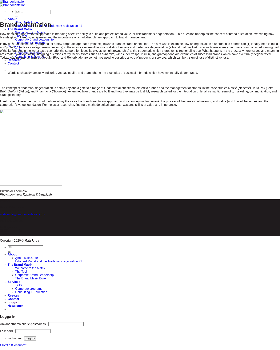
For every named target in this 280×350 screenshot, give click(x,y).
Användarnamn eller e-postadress (24, 324)
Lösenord (7, 331)
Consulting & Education (31, 292)
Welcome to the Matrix (30, 268)
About (12, 19)
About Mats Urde (26, 257)
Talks (18, 285)
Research (15, 60)
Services (14, 281)
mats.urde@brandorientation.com (22, 214)
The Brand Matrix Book (30, 278)
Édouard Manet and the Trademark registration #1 (48, 261)
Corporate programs (28, 288)
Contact (13, 63)
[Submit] (16, 16)
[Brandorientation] (13, 3)
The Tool (21, 271)
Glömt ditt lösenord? (13, 345)
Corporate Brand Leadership (34, 39)
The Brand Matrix (20, 29)
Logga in (30, 338)
